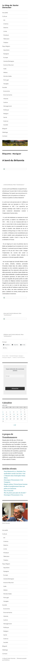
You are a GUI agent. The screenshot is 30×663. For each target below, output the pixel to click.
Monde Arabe (7, 76)
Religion (5, 113)
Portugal (6, 80)
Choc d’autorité (8, 490)
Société (4, 87)
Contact (4, 136)
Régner (9, 357)
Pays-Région (6, 46)
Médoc (5, 72)
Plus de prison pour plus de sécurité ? (15, 493)
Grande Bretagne (8, 61)
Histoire (5, 98)
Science (5, 121)
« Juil (14, 425)
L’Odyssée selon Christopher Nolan (14, 475)
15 (21, 414)
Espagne (6, 53)
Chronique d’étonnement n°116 (13, 480)
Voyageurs (7, 482)
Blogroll (4, 128)
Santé (5, 117)
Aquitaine (6, 50)
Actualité (5, 12)
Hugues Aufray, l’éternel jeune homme (15, 484)
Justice (5, 102)
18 (6, 416)
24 (3, 419)
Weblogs (5, 132)
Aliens (6, 478)
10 (3, 414)
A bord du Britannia (13, 160)
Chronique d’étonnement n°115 (13, 495)
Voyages (6, 83)
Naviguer (4, 357)
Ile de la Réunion (8, 65)
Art (4, 20)
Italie (4, 68)
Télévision (6, 39)
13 (13, 414)
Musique (6, 35)
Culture (4, 16)
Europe (5, 57)
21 (17, 416)
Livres (5, 31)
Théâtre (5, 42)
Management (7, 106)
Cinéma (5, 24)
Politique (6, 110)
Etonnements (7, 95)
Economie (6, 91)
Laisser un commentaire (19, 357)
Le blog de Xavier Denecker (10, 6)
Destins (5, 27)
